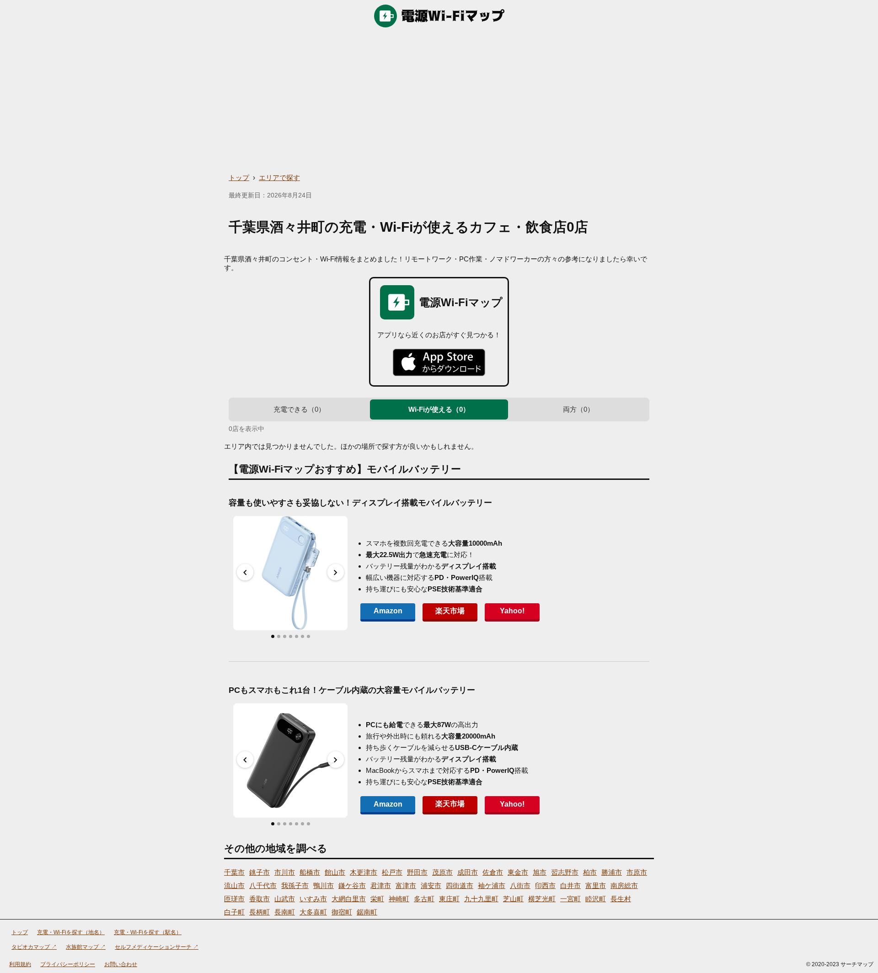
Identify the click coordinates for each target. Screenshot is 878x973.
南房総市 (624, 885)
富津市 (406, 885)
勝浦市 (611, 872)
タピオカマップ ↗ (34, 947)
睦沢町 (595, 899)
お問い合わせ (120, 964)
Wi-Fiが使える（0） (439, 409)
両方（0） (578, 409)
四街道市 (459, 885)
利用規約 (20, 964)
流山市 (234, 885)
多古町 (424, 899)
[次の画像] (335, 572)
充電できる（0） (299, 409)
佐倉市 (492, 872)
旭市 (539, 872)
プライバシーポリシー (67, 964)
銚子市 (259, 872)
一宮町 (570, 899)
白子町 (234, 912)
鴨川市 (323, 885)
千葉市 (234, 872)
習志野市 (564, 872)
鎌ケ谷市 (352, 885)
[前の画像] (245, 572)
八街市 (520, 885)
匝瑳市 (234, 899)
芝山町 (513, 899)
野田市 (417, 872)
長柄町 (259, 912)
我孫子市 (295, 885)
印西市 (545, 885)
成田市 (467, 872)
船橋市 (310, 872)
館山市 (335, 872)
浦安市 (431, 885)
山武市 (284, 899)
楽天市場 (450, 611)
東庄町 (449, 899)
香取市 (259, 899)
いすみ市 (313, 899)
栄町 (377, 899)
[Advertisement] (439, 101)
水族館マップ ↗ (86, 947)
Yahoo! (512, 611)
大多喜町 (313, 912)
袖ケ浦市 (491, 885)
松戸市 (392, 872)
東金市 (518, 872)
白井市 (570, 885)
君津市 (380, 885)
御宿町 (342, 912)
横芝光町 (542, 899)
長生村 (620, 899)
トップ (239, 177)
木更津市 (363, 872)
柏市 (590, 872)
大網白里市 (349, 899)
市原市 (636, 872)
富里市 (595, 885)
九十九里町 (481, 899)
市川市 (284, 872)
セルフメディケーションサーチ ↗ (156, 947)
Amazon (388, 611)
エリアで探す (279, 177)
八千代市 (263, 885)
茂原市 (442, 872)
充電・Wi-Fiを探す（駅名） (148, 932)
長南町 (284, 912)
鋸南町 (367, 912)
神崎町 (399, 899)
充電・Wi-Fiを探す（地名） (71, 932)
